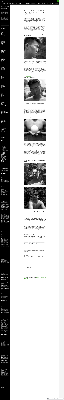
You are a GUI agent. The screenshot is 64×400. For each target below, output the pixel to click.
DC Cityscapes (3, 71)
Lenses (2, 88)
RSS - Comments (3, 388)
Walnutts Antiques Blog (4, 294)
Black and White (26, 8)
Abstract (2, 33)
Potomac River (36, 250)
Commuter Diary (14, 3)
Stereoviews (3, 122)
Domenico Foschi (3, 315)
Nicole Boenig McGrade (4, 241)
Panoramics (2, 103)
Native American (3, 96)
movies (2, 94)
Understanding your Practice (5, 131)
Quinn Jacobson (3, 246)
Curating (2, 67)
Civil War (2, 60)
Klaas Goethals (3, 235)
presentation (3, 114)
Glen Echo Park (3, 80)
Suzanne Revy (3, 270)
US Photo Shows (3, 194)
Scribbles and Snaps (3, 261)
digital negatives (3, 75)
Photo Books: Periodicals (5, 150)
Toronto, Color (4, 167)
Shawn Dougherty (3, 265)
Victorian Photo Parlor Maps (54, 3)
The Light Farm (3, 371)
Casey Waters (3, 305)
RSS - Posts (2, 387)
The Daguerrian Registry (4, 291)
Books (2, 43)
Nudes (42, 8)
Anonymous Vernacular (4, 203)
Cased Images (3, 53)
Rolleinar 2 (26, 251)
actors (2, 34)
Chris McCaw (3, 307)
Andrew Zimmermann (4, 302)
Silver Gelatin (3, 120)
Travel (48, 3)
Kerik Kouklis (3, 325)
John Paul (2, 233)
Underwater (2, 132)
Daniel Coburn (3, 220)
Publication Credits (3, 119)
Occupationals (3, 101)
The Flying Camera (3, 330)
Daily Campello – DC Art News (5, 217)
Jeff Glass (2, 232)
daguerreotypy (3, 69)
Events (2, 76)
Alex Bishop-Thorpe (3, 201)
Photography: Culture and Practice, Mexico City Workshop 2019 (27, 3)
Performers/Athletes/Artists (5, 105)
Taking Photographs (3, 128)
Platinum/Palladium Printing (4, 112)
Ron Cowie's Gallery (3, 327)
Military (2, 93)
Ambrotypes (2, 36)
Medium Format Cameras (36, 8)
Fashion (2, 78)
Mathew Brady (4, 147)
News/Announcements (4, 97)
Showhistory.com (3, 288)
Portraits (39, 3)
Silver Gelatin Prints (3, 121)
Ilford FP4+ (26, 250)
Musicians (2, 95)
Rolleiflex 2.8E (41, 250)
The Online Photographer (4, 272)
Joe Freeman (3, 323)
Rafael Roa (2, 248)
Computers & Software (4, 66)
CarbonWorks (3, 209)
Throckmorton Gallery (4, 190)
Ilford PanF (30, 250)
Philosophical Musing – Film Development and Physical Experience (34, 256)
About (4, 3)
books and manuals (3, 45)
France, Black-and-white (5, 163)
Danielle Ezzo (3, 312)
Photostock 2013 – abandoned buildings (30, 259)
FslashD (2, 357)
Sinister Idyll (43, 3)
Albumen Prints (3, 35)
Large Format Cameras (4, 87)
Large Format (3, 86)
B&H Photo (2, 340)
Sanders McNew (28, 76)
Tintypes (2, 129)
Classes (2, 61)
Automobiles (3, 41)
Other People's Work (4, 102)
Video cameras (3, 136)
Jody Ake (2, 321)
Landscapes (2, 85)
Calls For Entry (3, 49)
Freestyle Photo (3, 353)
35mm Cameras (3, 31)
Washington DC (3, 137)
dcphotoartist (4, 1)
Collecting (2, 62)
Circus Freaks (3, 59)
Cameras (30, 8)
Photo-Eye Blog (3, 244)
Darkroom (2, 70)
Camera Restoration (3, 50)
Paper (2, 104)
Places (2, 110)
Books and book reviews (4, 44)
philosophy (2, 106)
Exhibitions (2, 77)
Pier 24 (2, 187)
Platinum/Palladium (3, 111)
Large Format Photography (4, 362)
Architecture (3, 40)
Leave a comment (37, 15)
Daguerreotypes (3, 68)
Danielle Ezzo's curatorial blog (5, 221)
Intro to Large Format (4, 84)
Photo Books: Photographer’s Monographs (4, 152)
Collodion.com (3, 351)
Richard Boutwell (3, 250)
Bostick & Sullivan (3, 343)
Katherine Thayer (3, 360)
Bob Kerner (2, 206)
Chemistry (2, 58)
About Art (2, 32)
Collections (9, 3)
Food (2, 79)
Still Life (2, 123)
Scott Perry (2, 257)
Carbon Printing (3, 52)
